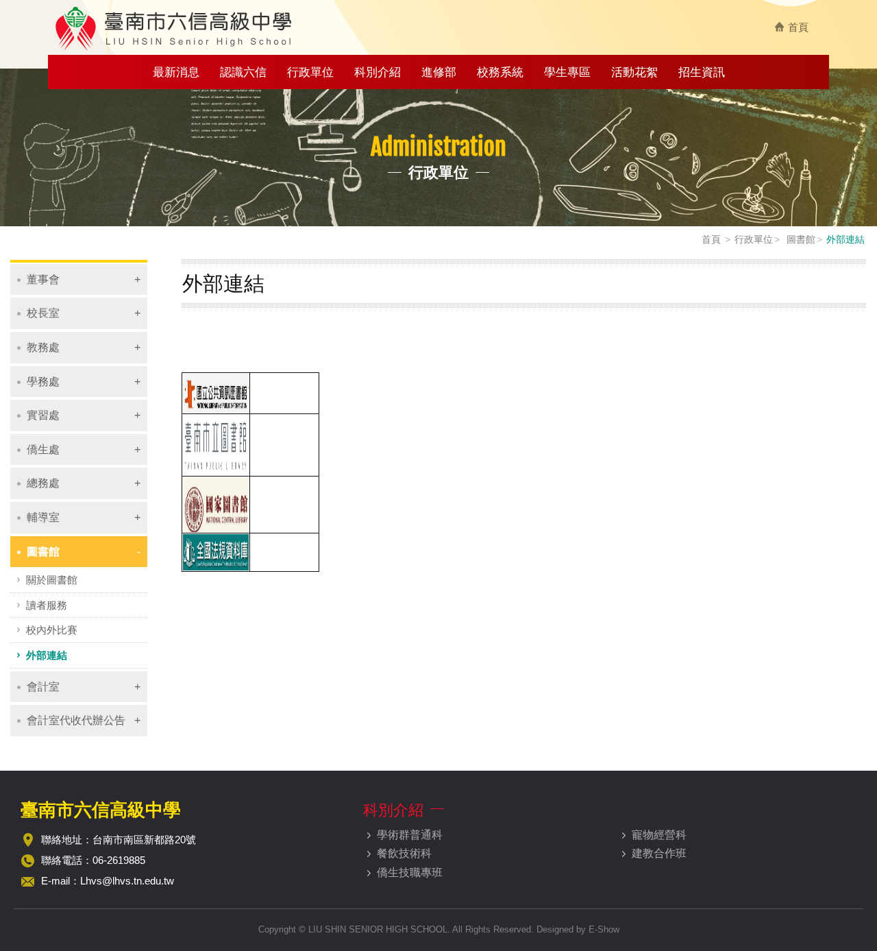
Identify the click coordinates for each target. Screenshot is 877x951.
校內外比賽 (51, 630)
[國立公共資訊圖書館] (216, 392)
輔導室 (43, 517)
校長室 (43, 313)
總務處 (43, 483)
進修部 (438, 72)
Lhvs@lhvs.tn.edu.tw (127, 881)
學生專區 (567, 72)
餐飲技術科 (404, 853)
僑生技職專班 (410, 872)
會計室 (43, 687)
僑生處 (43, 449)
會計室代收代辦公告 (76, 720)
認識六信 (243, 72)
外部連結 (46, 655)
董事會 (43, 279)
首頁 (798, 27)
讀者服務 (46, 605)
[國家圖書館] (216, 503)
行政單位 (310, 72)
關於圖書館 (51, 580)
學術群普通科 (410, 835)
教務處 (43, 347)
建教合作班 (659, 853)
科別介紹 (377, 72)
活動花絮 (634, 72)
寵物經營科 (659, 835)
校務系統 (500, 72)
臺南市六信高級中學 (175, 28)
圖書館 (799, 239)
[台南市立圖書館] (216, 444)
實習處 (43, 415)
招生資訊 (701, 72)
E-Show (604, 929)
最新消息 (176, 72)
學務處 (43, 381)
